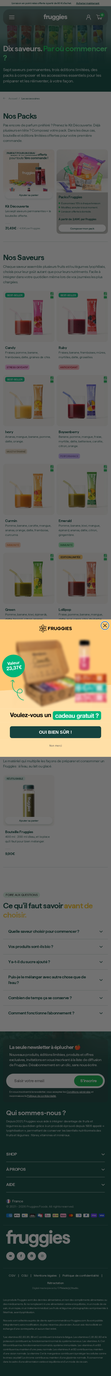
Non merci (55, 745)
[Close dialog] (105, 625)
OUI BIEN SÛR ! (55, 732)
